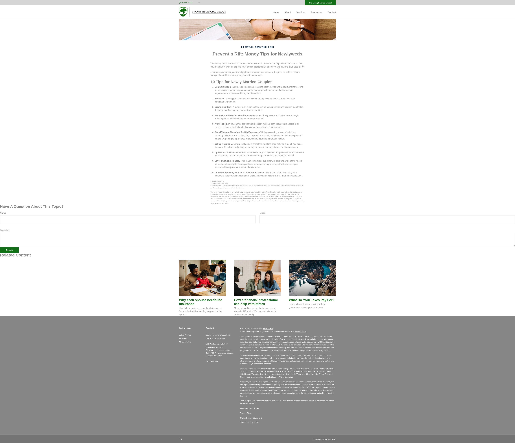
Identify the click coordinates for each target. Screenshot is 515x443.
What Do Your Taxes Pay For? (311, 300)
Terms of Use (245, 413)
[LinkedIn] (199, 2)
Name (3, 213)
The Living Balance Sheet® (320, 3)
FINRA (330, 368)
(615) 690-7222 (185, 2)
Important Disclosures (249, 408)
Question (4, 230)
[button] (287, 12)
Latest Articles (185, 335)
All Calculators (185, 342)
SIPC (242, 371)
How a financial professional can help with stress (256, 302)
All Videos (183, 338)
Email (262, 213)
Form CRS (268, 328)
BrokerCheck (300, 331)
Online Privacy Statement (251, 418)
